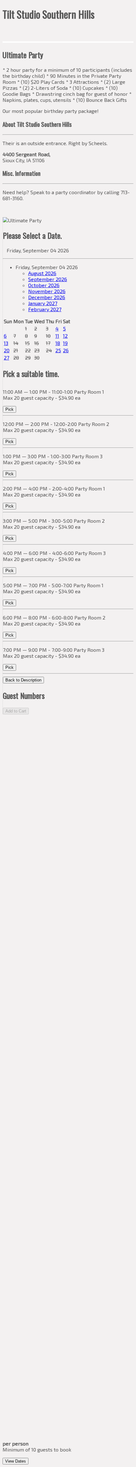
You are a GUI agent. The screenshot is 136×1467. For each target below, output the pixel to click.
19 (65, 343)
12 (65, 336)
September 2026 (47, 279)
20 (6, 350)
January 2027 (42, 303)
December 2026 (46, 297)
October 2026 (43, 285)
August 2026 (42, 273)
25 (58, 350)
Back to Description (23, 680)
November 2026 (46, 291)
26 (66, 350)
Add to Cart (15, 711)
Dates (15, 1461)
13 (6, 343)
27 (6, 357)
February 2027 (44, 309)
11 (57, 336)
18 (57, 343)
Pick (9, 409)
